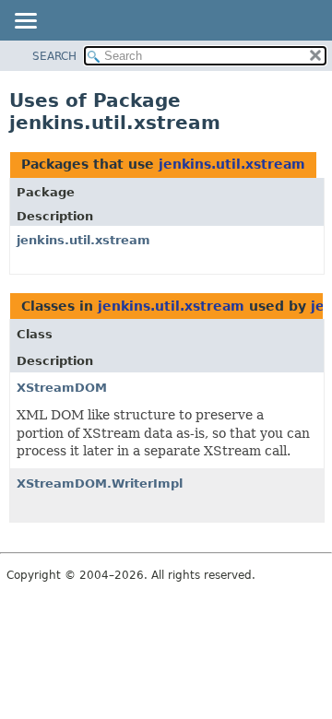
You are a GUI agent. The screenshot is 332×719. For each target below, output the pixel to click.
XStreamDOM (62, 388)
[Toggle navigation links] (25, 22)
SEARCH (54, 56)
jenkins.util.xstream (232, 164)
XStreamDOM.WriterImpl (100, 483)
